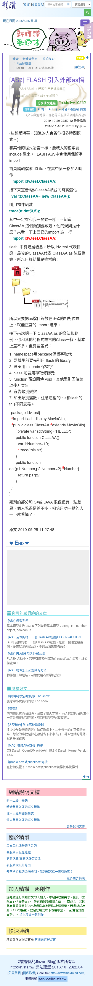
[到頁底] (87, 57)
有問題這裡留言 (45, 939)
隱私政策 (29, 972)
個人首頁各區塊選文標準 (23, 819)
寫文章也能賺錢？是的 (21, 845)
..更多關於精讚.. (76, 878)
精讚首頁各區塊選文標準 (23, 806)
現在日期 (9, 20)
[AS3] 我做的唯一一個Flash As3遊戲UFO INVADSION (44, 637)
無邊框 (79, 67)
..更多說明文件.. (76, 826)
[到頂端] (84, 777)
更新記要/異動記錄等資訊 (23, 858)
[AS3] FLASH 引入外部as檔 (26, 653)
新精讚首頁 (30, 59)
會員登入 (37, 4)
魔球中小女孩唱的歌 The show (29, 696)
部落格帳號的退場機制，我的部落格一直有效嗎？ (39, 871)
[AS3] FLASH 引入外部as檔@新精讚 (61, 109)
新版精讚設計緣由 (18, 865)
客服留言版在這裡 (18, 852)
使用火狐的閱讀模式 (20, 813)
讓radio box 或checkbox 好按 (28, 762)
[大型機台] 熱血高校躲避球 (26, 724)
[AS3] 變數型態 (18, 620)
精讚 (26, 4)
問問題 (12, 708)
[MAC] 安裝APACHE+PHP (25, 745)
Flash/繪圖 (23, 63)
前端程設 (48, 59)
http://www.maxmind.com (67, 972)
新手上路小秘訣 (17, 800)
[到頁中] (88, 777)
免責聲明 (14, 972)
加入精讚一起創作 (31, 914)
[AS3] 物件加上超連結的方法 (27, 670)
